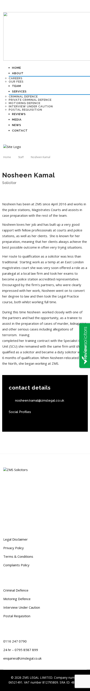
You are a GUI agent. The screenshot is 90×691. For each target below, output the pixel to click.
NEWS (16, 125)
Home (16, 67)
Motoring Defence (17, 599)
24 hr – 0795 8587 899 (20, 650)
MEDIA (17, 119)
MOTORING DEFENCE (24, 103)
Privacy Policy (13, 548)
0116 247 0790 (15, 641)
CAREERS (15, 78)
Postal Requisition (16, 616)
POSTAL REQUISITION (25, 109)
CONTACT (20, 130)
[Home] (12, 146)
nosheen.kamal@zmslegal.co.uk (39, 400)
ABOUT (18, 73)
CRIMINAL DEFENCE (23, 96)
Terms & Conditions (18, 556)
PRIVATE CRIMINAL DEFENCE (30, 99)
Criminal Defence (15, 590)
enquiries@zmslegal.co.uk (22, 658)
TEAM (16, 86)
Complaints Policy (16, 565)
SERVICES (19, 91)
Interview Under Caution (21, 607)
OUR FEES (16, 81)
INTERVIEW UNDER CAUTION (31, 106)
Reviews (19, 114)
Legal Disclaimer (15, 539)
